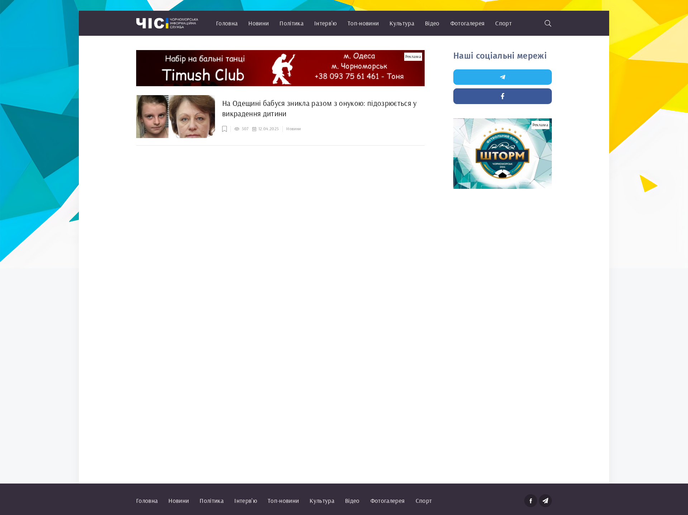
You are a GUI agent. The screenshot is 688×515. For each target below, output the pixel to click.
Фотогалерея (467, 23)
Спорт (503, 23)
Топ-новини (363, 23)
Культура (402, 23)
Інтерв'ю (325, 23)
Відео (432, 23)
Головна (227, 23)
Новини (258, 23)
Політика (292, 23)
